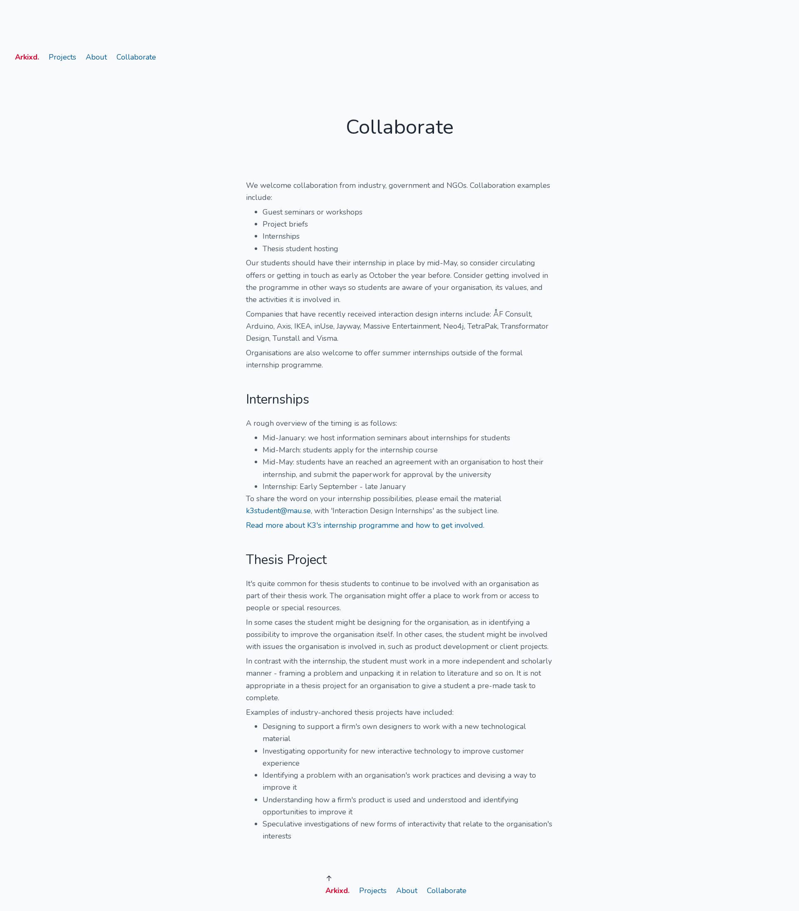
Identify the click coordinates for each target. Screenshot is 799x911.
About (96, 57)
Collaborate (136, 57)
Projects (62, 57)
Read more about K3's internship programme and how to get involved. (365, 525)
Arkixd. (27, 57)
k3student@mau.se (278, 511)
